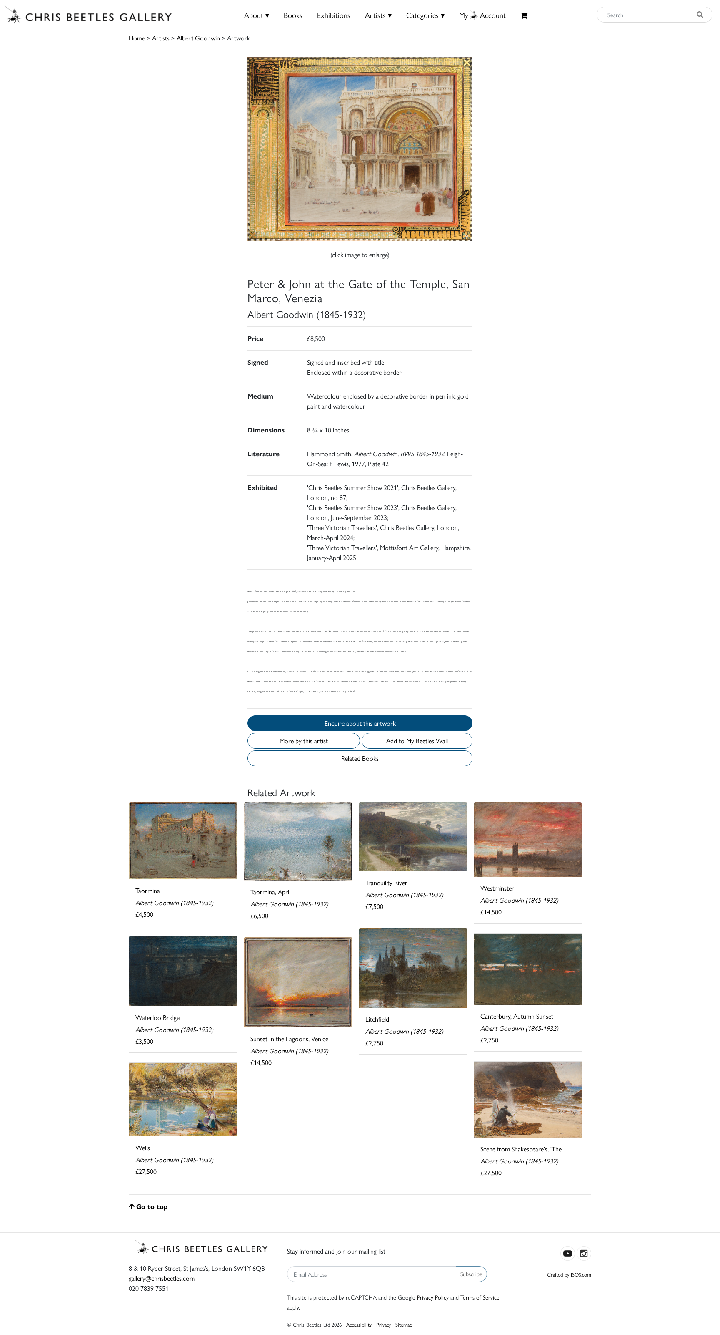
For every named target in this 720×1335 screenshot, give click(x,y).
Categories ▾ (425, 15)
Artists (161, 38)
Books (293, 15)
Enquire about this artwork (360, 723)
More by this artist (304, 740)
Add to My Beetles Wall (417, 740)
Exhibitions (333, 15)
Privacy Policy (433, 1297)
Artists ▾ (378, 15)
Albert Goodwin (198, 38)
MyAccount (482, 15)
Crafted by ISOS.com (569, 1274)
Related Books (360, 758)
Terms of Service (480, 1297)
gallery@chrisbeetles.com (162, 1278)
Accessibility (359, 1324)
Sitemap (403, 1324)
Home (137, 38)
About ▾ (256, 15)
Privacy (383, 1324)
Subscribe (471, 1273)
